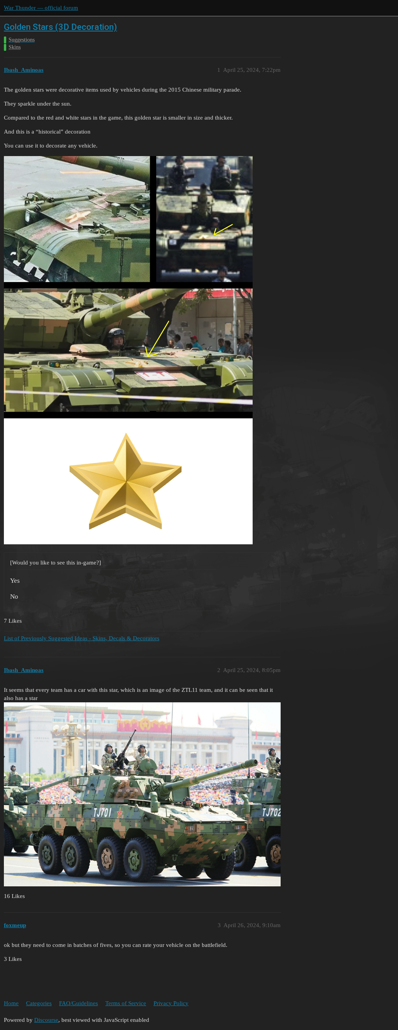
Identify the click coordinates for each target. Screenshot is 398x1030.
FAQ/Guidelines (78, 1003)
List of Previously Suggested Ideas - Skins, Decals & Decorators (81, 638)
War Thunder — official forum (41, 8)
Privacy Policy (171, 1003)
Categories (39, 1003)
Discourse (46, 1020)
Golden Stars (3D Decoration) (60, 27)
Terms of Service (125, 1003)
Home (11, 1003)
